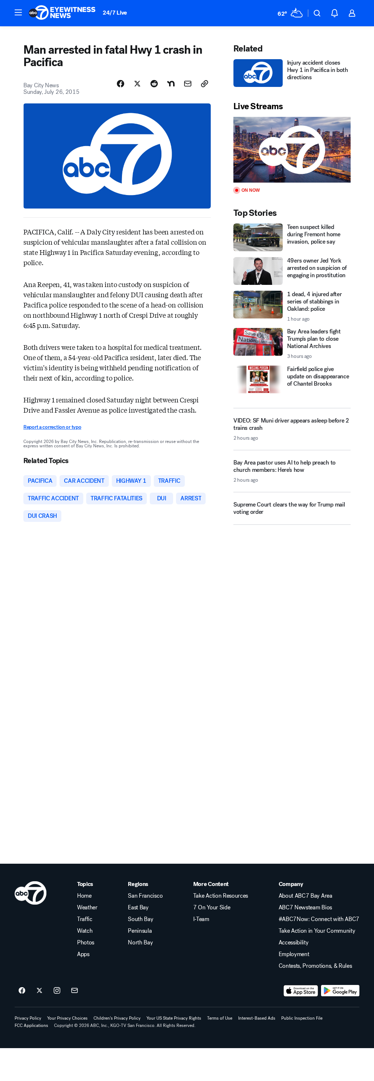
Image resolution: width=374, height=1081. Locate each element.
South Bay (140, 919)
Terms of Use (219, 1018)
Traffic (84, 919)
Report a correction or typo (52, 427)
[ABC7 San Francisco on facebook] (22, 990)
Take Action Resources (220, 896)
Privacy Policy (28, 1018)
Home (84, 896)
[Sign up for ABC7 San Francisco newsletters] (74, 990)
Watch (84, 931)
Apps (83, 954)
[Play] (292, 150)
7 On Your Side (211, 907)
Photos (85, 943)
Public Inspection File (302, 1018)
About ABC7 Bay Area (305, 896)
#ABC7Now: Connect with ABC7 (319, 919)
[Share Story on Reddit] (154, 83)
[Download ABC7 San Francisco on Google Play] (340, 991)
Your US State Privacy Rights (173, 1018)
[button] (18, 12)
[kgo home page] (30, 893)
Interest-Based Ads (256, 1018)
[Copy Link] (204, 83)
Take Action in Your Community (317, 931)
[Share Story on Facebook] (120, 83)
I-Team (201, 919)
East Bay (138, 907)
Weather (87, 907)
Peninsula (140, 931)
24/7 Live (115, 12)
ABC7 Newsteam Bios (305, 907)
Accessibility (294, 943)
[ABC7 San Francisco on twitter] (39, 990)
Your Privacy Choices (67, 1018)
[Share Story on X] (137, 83)
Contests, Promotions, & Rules (315, 966)
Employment (294, 954)
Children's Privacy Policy (117, 1018)
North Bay (140, 943)
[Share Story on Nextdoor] (171, 83)
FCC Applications (31, 1025)
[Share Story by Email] (188, 83)
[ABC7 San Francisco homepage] (62, 13)
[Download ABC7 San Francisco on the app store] (300, 991)
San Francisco (145, 896)
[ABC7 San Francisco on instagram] (57, 990)
